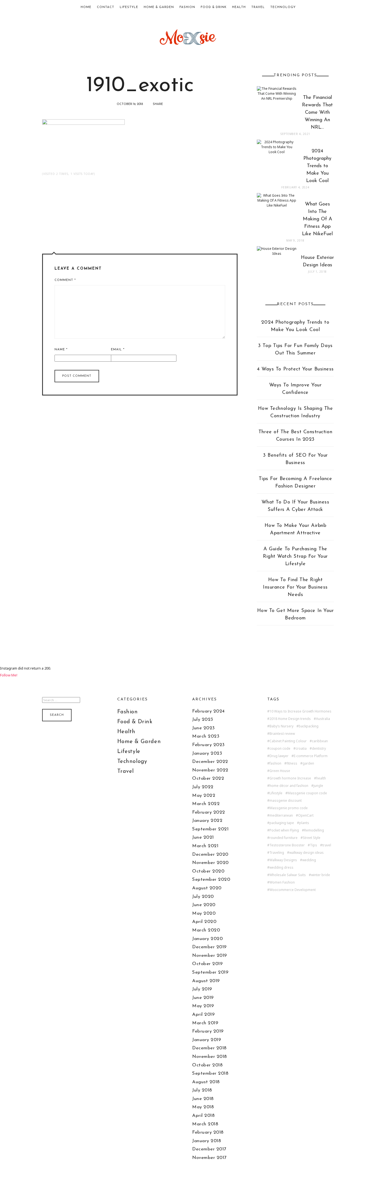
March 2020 (206, 930)
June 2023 (203, 728)
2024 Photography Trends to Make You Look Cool (295, 326)
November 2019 (209, 955)
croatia (301, 748)
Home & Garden (159, 7)
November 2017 (209, 1157)
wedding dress (281, 867)
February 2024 (208, 711)
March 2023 (205, 736)
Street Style (311, 837)
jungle (318, 785)
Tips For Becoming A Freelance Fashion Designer (295, 482)
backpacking (308, 726)
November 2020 (210, 862)
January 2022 (207, 820)
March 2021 (205, 846)
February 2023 (208, 745)
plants (304, 823)
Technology (283, 7)
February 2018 (208, 1132)
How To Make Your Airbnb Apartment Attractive (295, 529)
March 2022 (206, 803)
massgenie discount (285, 800)
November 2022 (210, 770)
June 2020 (204, 905)
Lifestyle (129, 7)
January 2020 (207, 938)
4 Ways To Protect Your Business (295, 369)
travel (326, 845)
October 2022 (208, 778)
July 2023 (202, 719)
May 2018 (203, 1107)
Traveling (276, 852)
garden (308, 763)
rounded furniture (283, 837)
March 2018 (205, 1124)
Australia (323, 718)
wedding (309, 860)
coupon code (279, 748)
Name (61, 349)
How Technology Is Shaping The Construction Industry (295, 412)
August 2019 (206, 981)
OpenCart (306, 815)
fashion (275, 763)
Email (117, 349)
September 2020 (211, 879)
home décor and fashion (288, 785)
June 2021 (203, 837)
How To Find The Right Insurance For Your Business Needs (295, 587)
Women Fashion (282, 882)
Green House (279, 771)
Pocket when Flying (284, 830)
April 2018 (203, 1115)
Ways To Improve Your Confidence (295, 389)
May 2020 (204, 913)
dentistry (319, 748)
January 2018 (206, 1141)
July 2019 (202, 989)
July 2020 (203, 896)
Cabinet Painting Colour (288, 741)
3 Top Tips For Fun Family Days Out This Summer (295, 349)
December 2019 (209, 947)
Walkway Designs (283, 860)
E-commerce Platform (311, 756)
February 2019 (208, 1031)
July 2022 (203, 787)
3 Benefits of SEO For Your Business (295, 459)
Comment (65, 280)
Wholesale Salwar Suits (287, 875)
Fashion (187, 7)
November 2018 (209, 1056)
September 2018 (210, 1073)
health (321, 778)
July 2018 (202, 1090)
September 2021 (210, 829)
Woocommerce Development (292, 890)
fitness (292, 763)
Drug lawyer (278, 756)
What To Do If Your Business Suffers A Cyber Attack (295, 506)
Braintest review (282, 733)
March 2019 (205, 1023)
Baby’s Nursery (281, 726)
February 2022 (208, 812)
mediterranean (281, 815)
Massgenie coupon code (307, 793)
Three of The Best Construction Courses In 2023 (295, 436)
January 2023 (207, 753)
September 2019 (210, 972)
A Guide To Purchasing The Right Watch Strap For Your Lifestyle (295, 557)
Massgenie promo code (288, 808)
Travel (258, 7)
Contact (105, 7)
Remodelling (314, 830)
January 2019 (206, 1039)
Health (239, 7)
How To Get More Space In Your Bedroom (295, 614)
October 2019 (207, 963)
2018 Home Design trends (290, 718)
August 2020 (207, 888)
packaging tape (281, 823)
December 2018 (209, 1048)
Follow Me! (8, 675)
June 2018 (203, 1098)
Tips (313, 845)
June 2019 (203, 997)
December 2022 (210, 761)
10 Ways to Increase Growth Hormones (300, 711)
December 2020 (210, 854)
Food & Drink (214, 7)
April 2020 (204, 921)
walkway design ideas (306, 852)
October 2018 (207, 1065)
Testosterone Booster (287, 845)
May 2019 (203, 1006)
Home (86, 7)
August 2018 (206, 1082)
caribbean (320, 741)
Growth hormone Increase (290, 778)
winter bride (320, 875)
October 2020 (208, 871)
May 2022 (203, 795)
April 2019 (203, 1014)
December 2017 (209, 1149)
